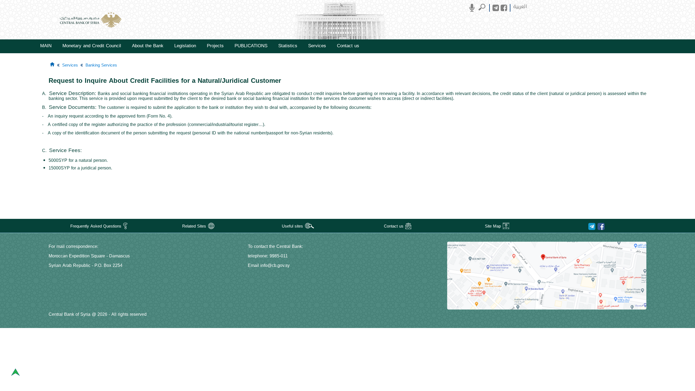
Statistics (287, 45)
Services (317, 45)
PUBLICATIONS (251, 45)
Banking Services (101, 65)
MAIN (46, 45)
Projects (215, 45)
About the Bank (147, 45)
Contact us (348, 45)
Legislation (185, 45)
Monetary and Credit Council (91, 45)
